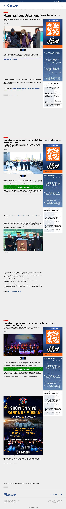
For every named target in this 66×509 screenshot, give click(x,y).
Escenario (51, 9)
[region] (23, 69)
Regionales (40, 9)
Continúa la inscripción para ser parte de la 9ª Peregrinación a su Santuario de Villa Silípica (53, 101)
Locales (23, 9)
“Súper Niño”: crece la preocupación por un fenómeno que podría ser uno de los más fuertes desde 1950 (53, 92)
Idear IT (36, 507)
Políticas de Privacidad (8, 504)
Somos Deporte (34, 9)
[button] (4, 5)
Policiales (28, 9)
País (43, 9)
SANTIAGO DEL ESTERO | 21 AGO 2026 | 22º (10, 9)
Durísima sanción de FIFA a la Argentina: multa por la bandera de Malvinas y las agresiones (52, 96)
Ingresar (60, 4)
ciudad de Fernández (13, 95)
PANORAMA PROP (15, 1)
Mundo (47, 9)
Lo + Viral (60, 9)
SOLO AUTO (21, 1)
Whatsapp (56, 9)
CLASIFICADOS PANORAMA (7, 1)
